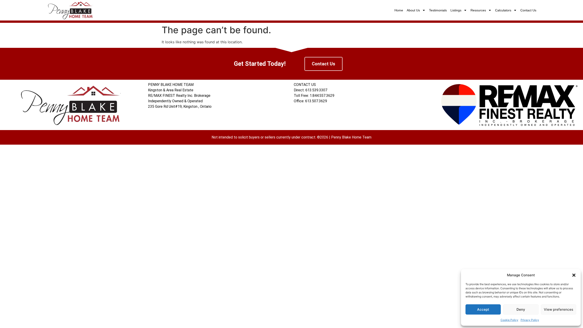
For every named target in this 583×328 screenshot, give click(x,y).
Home (398, 10)
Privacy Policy (530, 320)
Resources (478, 10)
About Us (413, 10)
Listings (455, 10)
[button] (574, 275)
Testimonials (438, 10)
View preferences (558, 309)
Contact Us (528, 10)
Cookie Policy (509, 320)
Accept (483, 309)
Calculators (503, 10)
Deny (521, 309)
